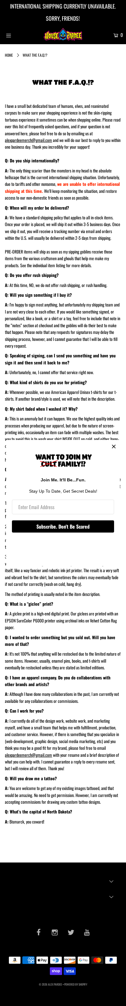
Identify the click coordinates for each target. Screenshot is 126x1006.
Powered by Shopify (75, 984)
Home (9, 55)
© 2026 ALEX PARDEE (50, 984)
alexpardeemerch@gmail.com (28, 140)
